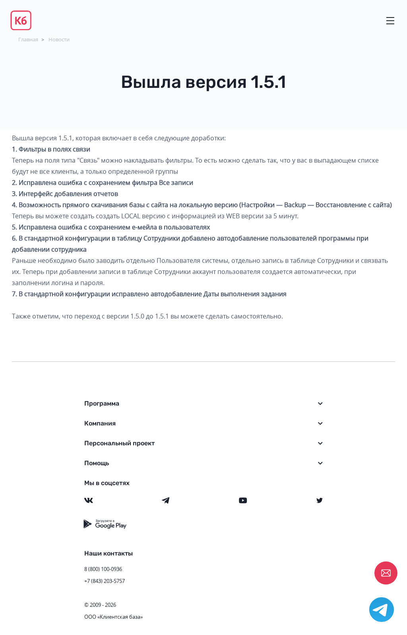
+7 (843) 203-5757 (104, 581)
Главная (28, 39)
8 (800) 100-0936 (103, 569)
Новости (59, 39)
